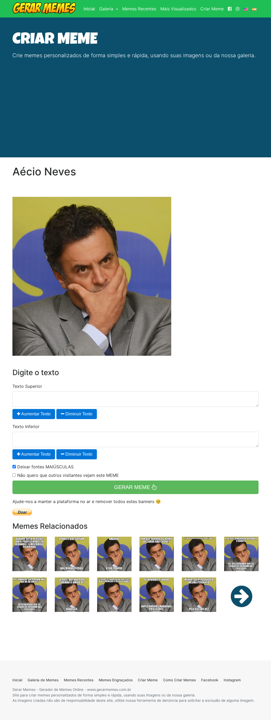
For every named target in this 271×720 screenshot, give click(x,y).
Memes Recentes (139, 8)
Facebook (209, 680)
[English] (246, 8)
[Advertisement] (135, 101)
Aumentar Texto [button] (35, 414)
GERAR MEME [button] (133, 487)
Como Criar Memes (179, 680)
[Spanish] (254, 8)
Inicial (90, 8)
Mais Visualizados (178, 8)
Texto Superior (27, 386)
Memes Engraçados (116, 680)
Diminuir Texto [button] (78, 414)
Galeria (107, 8)
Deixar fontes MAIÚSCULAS (45, 466)
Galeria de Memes (43, 680)
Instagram (232, 680)
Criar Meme (212, 8)
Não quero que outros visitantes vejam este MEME (67, 475)
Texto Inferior (25, 426)
